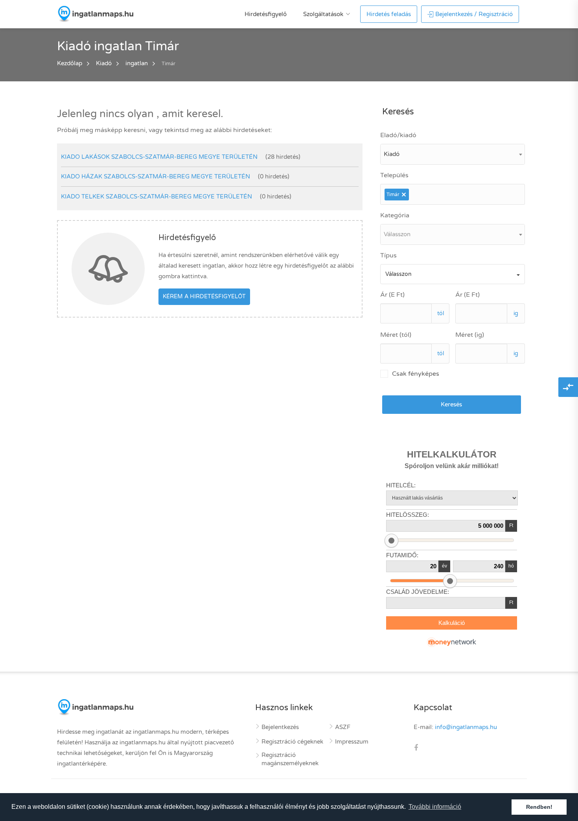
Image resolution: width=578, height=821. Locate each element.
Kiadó (104, 63)
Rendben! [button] (539, 807)
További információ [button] (435, 806)
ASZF (342, 727)
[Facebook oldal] (416, 748)
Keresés (451, 404)
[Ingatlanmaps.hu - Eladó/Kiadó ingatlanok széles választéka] (95, 13)
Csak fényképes (415, 374)
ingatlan (136, 63)
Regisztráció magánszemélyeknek (289, 759)
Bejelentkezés (280, 727)
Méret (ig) (469, 335)
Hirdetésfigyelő (266, 14)
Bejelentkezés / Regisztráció (474, 14)
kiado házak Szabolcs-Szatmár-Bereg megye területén (155, 176)
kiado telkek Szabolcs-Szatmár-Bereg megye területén (156, 196)
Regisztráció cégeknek (292, 741)
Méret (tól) (395, 335)
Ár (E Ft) (392, 295)
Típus (388, 255)
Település (394, 175)
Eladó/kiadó (398, 135)
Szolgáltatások (323, 14)
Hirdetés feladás (388, 14)
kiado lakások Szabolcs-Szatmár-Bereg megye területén (159, 156)
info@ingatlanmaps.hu (466, 727)
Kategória (394, 215)
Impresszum (351, 741)
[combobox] (452, 154)
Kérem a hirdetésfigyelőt (204, 296)
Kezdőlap (69, 63)
